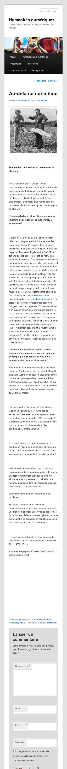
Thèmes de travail (18, 70)
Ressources (32, 63)
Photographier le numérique (35, 56)
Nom (21, 708)
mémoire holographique (38, 298)
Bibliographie (37, 70)
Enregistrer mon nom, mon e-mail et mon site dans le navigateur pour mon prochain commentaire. (31, 756)
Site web (19, 742)
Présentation (15, 63)
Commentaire (22, 666)
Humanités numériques (31, 20)
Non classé (42, 619)
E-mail (21, 725)
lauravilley (42, 100)
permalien (52, 622)
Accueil (13, 56)
